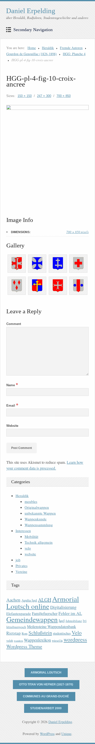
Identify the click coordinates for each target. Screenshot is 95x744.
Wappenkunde (36, 518)
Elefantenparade (18, 613)
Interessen (23, 530)
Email (12, 405)
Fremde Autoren (71, 47)
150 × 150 (25, 96)
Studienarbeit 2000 (46, 708)
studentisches (62, 633)
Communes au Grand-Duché (46, 696)
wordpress (75, 639)
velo (28, 548)
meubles (31, 501)
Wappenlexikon (37, 640)
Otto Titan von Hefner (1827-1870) (46, 684)
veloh (9, 641)
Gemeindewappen (32, 619)
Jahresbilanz (74, 621)
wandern (18, 640)
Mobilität (31, 536)
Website (12, 426)
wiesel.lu (57, 641)
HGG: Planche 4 (74, 54)
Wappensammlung (39, 524)
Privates (22, 565)
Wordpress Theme (24, 646)
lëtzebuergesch (16, 627)
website (30, 553)
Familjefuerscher (44, 613)
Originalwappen (37, 507)
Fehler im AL (70, 613)
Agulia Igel (29, 600)
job (18, 559)
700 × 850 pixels (77, 232)
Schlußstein (40, 632)
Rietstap (13, 633)
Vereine (21, 571)
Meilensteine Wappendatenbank (51, 626)
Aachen (13, 600)
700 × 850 (64, 96)
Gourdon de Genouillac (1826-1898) (31, 54)
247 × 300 (44, 96)
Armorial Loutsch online (42, 602)
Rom (25, 633)
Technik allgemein (39, 542)
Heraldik (48, 47)
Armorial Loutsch (46, 672)
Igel (62, 620)
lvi (84, 620)
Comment (13, 324)
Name (12, 385)
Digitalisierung (63, 607)
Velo (77, 632)
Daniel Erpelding (30, 11)
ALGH (44, 599)
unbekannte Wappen (40, 513)
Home (32, 47)
